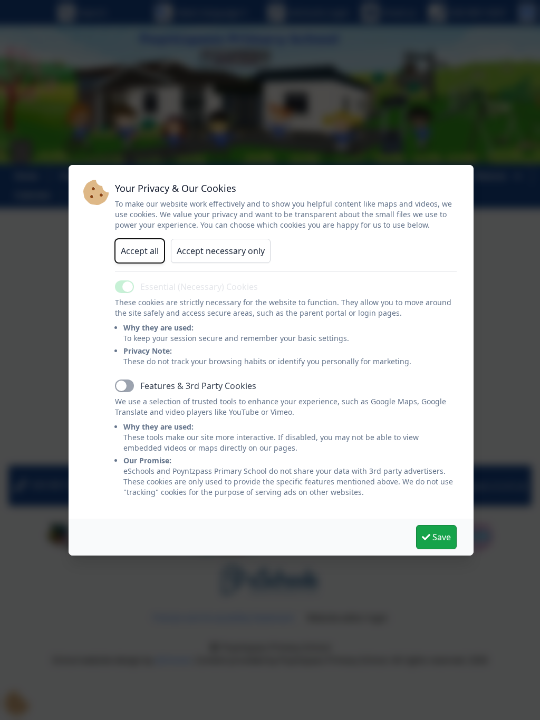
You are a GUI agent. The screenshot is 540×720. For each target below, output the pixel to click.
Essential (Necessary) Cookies (199, 287)
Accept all (140, 251)
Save (440, 537)
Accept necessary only (221, 251)
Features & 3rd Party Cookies (198, 386)
